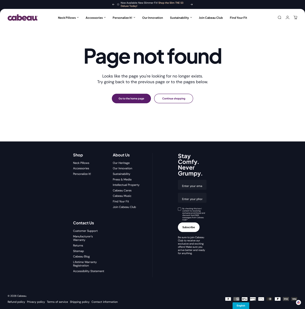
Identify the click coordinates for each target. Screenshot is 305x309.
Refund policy (16, 302)
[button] (68, 17)
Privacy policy (36, 302)
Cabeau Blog (81, 256)
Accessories (81, 168)
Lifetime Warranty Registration (85, 263)
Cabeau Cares (122, 190)
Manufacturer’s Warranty (83, 238)
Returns (78, 245)
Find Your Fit (121, 201)
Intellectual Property (126, 185)
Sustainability (121, 174)
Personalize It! (82, 174)
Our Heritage (121, 163)
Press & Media (122, 179)
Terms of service (57, 302)
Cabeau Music (122, 196)
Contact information (105, 302)
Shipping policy (80, 302)
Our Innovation (122, 168)
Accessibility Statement (88, 271)
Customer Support (85, 231)
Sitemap (78, 251)
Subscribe (188, 227)
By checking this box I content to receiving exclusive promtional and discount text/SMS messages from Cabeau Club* (193, 214)
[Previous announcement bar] (113, 4)
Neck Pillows (81, 163)
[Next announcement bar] (191, 4)
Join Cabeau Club (124, 207)
